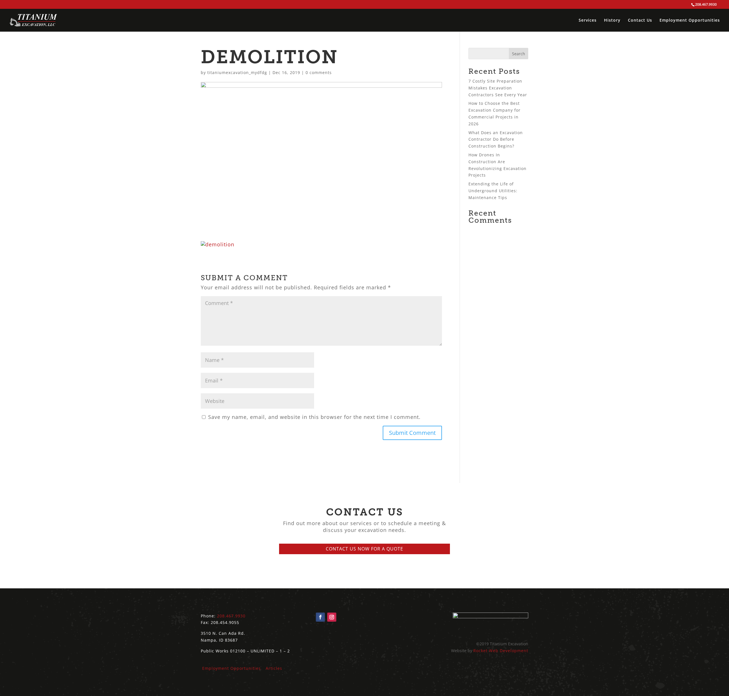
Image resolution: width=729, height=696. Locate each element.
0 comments (319, 72)
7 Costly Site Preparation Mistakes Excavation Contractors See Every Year (497, 87)
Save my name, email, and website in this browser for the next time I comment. (314, 416)
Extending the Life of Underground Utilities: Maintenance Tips (492, 190)
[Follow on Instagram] (331, 617)
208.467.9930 (231, 616)
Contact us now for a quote (364, 549)
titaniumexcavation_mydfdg (237, 72)
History (612, 20)
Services (588, 20)
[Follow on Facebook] (320, 617)
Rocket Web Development (500, 650)
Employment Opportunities (690, 20)
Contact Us (640, 20)
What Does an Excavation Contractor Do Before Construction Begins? (495, 139)
